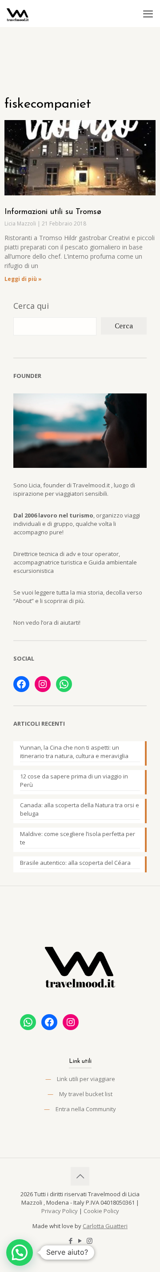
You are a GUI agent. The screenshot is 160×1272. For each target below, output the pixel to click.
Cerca (124, 326)
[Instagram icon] (89, 1240)
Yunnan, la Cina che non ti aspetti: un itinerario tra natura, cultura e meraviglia (74, 751)
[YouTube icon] (80, 1240)
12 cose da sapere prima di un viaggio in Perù (74, 780)
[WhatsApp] (64, 684)
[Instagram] (43, 684)
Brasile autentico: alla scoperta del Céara (75, 863)
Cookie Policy (101, 1211)
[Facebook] (21, 684)
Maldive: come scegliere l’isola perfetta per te (77, 838)
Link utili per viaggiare (86, 1079)
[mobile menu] (148, 13)
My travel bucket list (85, 1094)
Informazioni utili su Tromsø (52, 212)
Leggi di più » (23, 279)
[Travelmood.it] (18, 13)
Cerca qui (31, 306)
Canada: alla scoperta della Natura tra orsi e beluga (79, 809)
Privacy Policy (59, 1211)
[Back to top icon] (80, 1176)
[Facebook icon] (71, 1240)
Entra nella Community (86, 1109)
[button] (19, 1252)
